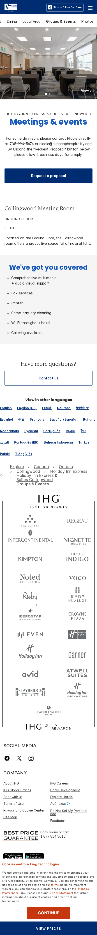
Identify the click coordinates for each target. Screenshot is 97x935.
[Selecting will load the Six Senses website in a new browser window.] (30, 519)
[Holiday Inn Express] (11, 7)
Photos (87, 21)
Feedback (57, 821)
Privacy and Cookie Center (23, 810)
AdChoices (58, 803)
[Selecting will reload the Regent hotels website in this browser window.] (77, 519)
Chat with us (12, 797)
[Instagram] (31, 758)
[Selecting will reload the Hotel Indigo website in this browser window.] (77, 557)
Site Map (10, 817)
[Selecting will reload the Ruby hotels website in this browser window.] (30, 596)
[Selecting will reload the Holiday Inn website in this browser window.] (30, 653)
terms (55, 884)
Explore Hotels (61, 797)
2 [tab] (49, 94)
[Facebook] (8, 758)
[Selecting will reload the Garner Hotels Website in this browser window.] (77, 653)
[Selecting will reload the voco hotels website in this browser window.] (77, 577)
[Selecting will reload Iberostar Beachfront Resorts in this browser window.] (30, 615)
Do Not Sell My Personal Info (68, 812)
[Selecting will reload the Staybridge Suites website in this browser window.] (30, 691)
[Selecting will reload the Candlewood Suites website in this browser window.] (49, 710)
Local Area (31, 21)
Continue (48, 913)
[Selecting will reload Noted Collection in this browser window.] (30, 577)
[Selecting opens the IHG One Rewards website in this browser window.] (48, 726)
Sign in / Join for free (67, 7)
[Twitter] (19, 758)
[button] (90, 7)
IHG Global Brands (17, 790)
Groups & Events (61, 21)
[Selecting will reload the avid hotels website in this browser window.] (30, 672)
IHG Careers (59, 783)
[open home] (3, 475)
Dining (12, 21)
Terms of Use (13, 803)
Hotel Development (65, 790)
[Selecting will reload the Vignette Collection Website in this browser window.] (77, 538)
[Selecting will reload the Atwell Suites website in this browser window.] (77, 672)
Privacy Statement (61, 892)
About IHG (11, 783)
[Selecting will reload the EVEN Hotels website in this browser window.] (30, 634)
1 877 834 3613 (52, 836)
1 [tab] (46, 94)
